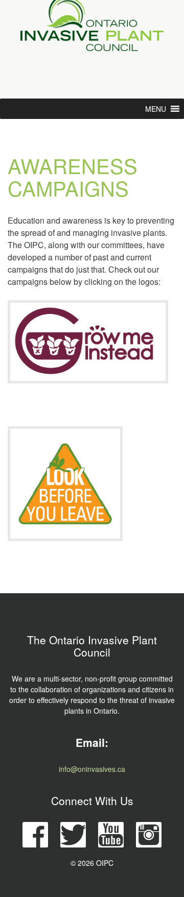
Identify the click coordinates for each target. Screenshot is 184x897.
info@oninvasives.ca (92, 769)
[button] (155, 109)
